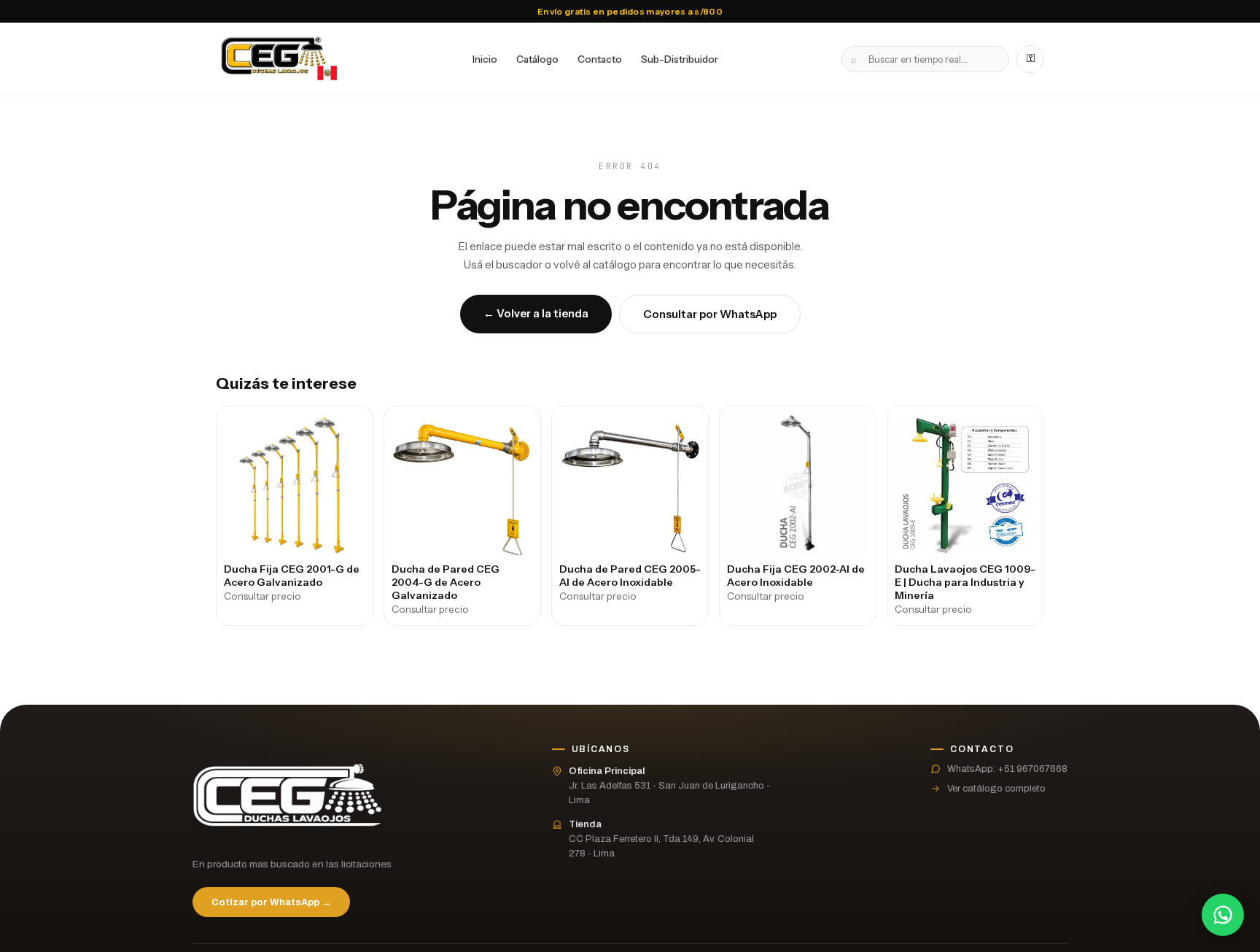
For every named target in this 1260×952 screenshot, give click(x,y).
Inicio (484, 59)
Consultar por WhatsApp (710, 314)
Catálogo (537, 59)
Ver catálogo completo (996, 788)
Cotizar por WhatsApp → (271, 902)
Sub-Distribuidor (679, 59)
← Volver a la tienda (535, 313)
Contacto (600, 59)
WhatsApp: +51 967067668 (1007, 769)
